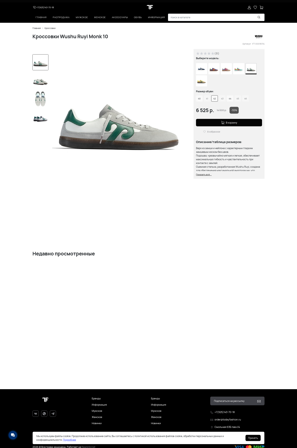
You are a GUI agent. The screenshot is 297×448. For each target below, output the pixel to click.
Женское (100, 17)
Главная (41, 17)
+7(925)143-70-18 (45, 7)
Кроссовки (50, 28)
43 (222, 98)
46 (245, 98)
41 (207, 98)
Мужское (82, 17)
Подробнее (69, 439)
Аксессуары (120, 17)
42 (214, 98)
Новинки (97, 423)
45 (238, 98)
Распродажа (61, 17)
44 (230, 98)
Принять (253, 438)
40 (199, 98)
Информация (156, 17)
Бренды (96, 398)
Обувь (138, 17)
